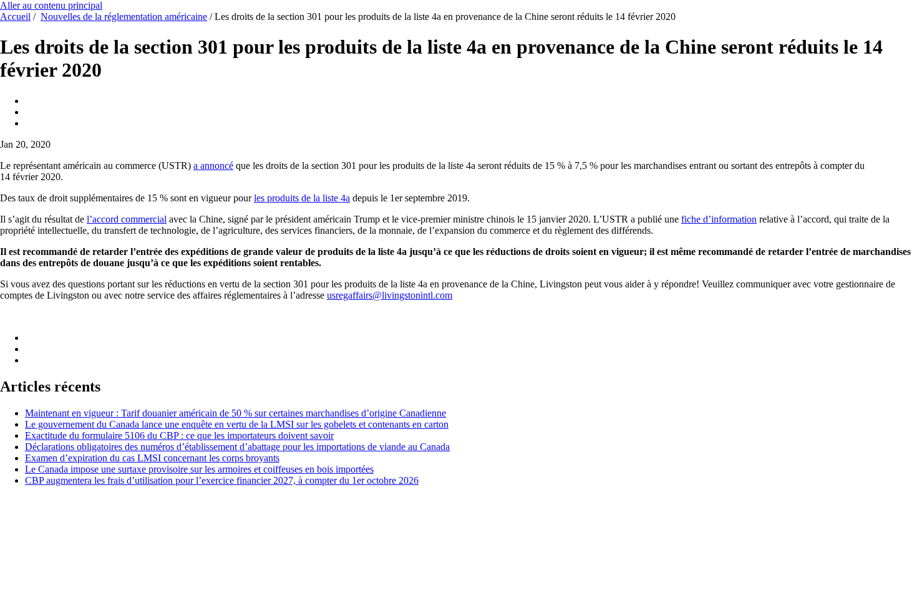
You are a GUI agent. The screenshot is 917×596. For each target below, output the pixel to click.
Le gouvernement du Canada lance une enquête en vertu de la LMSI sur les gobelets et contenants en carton (237, 424)
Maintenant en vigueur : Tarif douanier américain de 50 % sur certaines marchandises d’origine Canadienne (235, 413)
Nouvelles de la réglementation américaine (124, 16)
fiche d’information (719, 219)
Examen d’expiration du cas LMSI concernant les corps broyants (152, 458)
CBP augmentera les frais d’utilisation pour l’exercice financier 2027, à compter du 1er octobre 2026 (222, 480)
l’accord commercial (127, 219)
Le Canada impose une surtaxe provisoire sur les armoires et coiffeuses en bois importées (199, 469)
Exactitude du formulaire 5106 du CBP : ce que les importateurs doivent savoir (179, 435)
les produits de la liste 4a (302, 198)
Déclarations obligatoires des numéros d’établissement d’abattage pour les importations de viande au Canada (237, 446)
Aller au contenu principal (51, 5)
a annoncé (213, 165)
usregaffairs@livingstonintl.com (389, 295)
